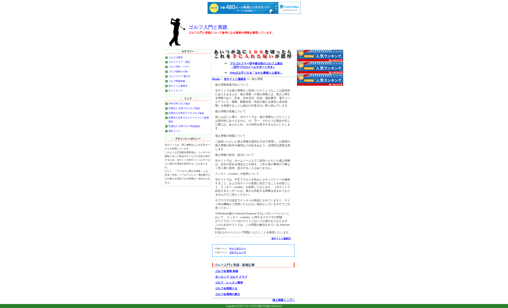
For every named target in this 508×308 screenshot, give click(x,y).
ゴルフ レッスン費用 (229, 282)
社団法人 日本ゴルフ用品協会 (184, 126)
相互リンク (174, 131)
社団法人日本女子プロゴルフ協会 (186, 113)
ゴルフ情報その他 (178, 71)
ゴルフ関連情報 (176, 81)
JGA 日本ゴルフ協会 (179, 103)
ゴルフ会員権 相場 (226, 271)
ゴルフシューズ (237, 252)
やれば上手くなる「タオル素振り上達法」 (256, 72)
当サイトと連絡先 (178, 85)
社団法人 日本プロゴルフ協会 (184, 108)
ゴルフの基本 (175, 57)
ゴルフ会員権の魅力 (227, 294)
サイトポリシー (237, 248)
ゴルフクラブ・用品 (179, 62)
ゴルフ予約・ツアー (179, 66)
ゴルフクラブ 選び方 (179, 76)
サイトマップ (175, 90)
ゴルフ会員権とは (226, 288)
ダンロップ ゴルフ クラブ (231, 276)
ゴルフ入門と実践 (208, 27)
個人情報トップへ (283, 300)
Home (216, 78)
